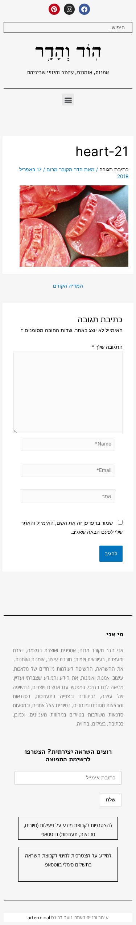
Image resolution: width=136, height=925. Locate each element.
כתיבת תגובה (113, 169)
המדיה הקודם (68, 286)
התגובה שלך (107, 347)
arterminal (39, 917)
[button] (68, 100)
